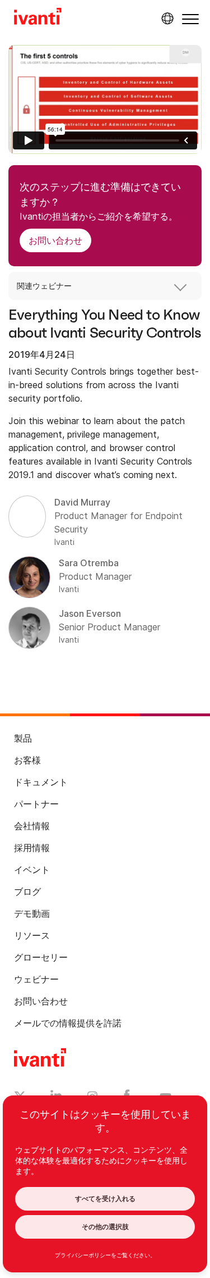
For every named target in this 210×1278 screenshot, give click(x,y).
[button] (190, 19)
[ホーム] (38, 18)
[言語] (166, 18)
